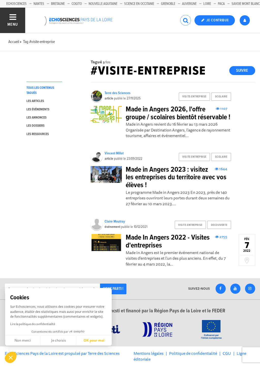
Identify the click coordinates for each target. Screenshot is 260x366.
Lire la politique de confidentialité (32, 323)
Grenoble (168, 4)
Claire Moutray (115, 221)
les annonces (36, 117)
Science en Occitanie (139, 4)
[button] (11, 357)
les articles (35, 101)
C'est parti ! (113, 288)
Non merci (22, 340)
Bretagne (58, 4)
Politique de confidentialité (193, 353)
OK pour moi (94, 340)
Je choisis (58, 340)
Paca (221, 4)
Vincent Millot (114, 153)
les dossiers (35, 126)
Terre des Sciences (118, 93)
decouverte (219, 225)
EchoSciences (16, 4)
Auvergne (189, 4)
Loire (207, 4)
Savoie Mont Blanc (246, 4)
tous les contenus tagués (40, 90)
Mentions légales (149, 353)
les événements (37, 109)
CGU (227, 353)
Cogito (77, 4)
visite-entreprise (194, 96)
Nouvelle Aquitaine (103, 4)
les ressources (37, 134)
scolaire (221, 96)
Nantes (39, 4)
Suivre (242, 70)
